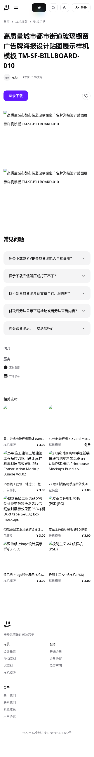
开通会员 (56, 651)
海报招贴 (39, 22)
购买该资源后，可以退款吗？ (31, 328)
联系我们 (9, 702)
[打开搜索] (53, 7)
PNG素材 (9, 658)
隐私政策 (9, 709)
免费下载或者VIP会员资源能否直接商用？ (41, 258)
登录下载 (16, 95)
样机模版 (21, 22)
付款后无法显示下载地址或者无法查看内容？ (44, 310)
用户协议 (9, 716)
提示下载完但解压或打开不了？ (33, 275)
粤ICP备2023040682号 (57, 733)
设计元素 (9, 651)
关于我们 (9, 695)
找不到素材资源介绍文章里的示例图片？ (40, 293)
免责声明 (56, 665)
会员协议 (56, 658)
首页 (6, 22)
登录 (84, 7)
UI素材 (8, 665)
